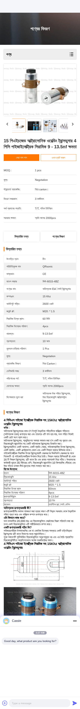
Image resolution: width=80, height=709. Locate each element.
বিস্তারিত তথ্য (21, 236)
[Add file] (4, 703)
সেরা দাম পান (21, 157)
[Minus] (75, 621)
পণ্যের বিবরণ (58, 236)
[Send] (75, 703)
